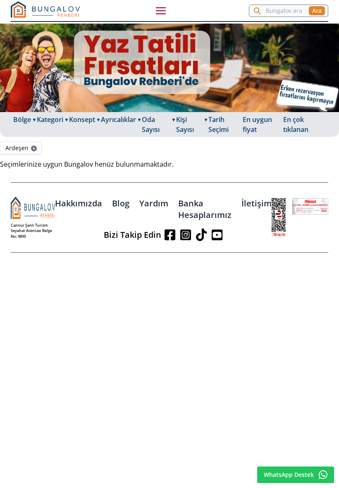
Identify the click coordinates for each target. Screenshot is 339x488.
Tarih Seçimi (218, 124)
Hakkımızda (78, 203)
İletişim (256, 203)
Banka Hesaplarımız (205, 209)
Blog (120, 203)
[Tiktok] (201, 234)
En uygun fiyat (257, 124)
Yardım (153, 203)
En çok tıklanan (295, 124)
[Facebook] (170, 234)
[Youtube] (217, 234)
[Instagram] (185, 234)
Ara (317, 10)
